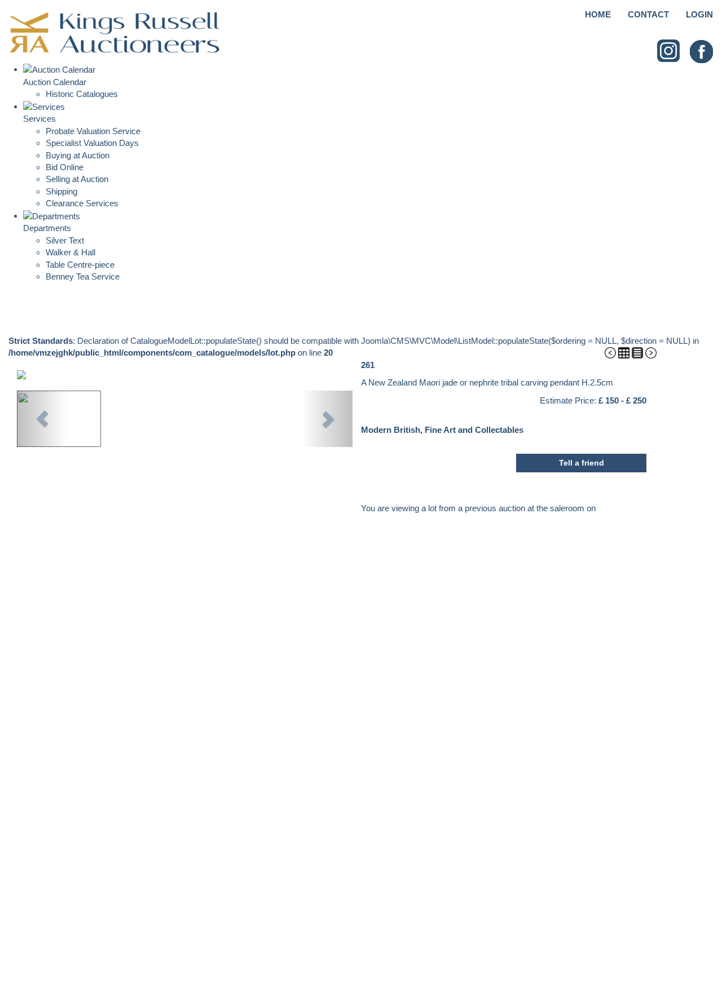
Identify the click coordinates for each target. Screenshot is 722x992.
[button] (42, 419)
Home (598, 14)
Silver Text (65, 240)
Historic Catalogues (82, 94)
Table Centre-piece (80, 264)
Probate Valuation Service (93, 131)
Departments (47, 228)
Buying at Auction (77, 155)
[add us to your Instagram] (668, 51)
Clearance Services (82, 203)
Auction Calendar (54, 82)
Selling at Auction (77, 179)
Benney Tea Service (83, 276)
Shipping (61, 191)
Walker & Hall (70, 252)
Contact (648, 14)
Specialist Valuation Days (92, 143)
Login (699, 14)
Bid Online (64, 167)
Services (39, 118)
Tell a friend (581, 462)
